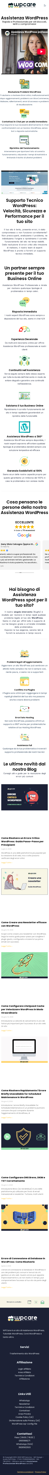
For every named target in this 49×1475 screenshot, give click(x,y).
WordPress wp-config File (24, 1423)
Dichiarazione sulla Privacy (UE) (24, 1420)
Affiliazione (24, 1378)
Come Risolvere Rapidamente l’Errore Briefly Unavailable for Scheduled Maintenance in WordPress (23, 1094)
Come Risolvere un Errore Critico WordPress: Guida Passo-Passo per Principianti (22, 841)
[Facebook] (29, 1302)
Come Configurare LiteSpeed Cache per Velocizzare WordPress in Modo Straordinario (22, 1009)
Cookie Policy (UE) (25, 1417)
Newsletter (24, 1403)
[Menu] (45, 5)
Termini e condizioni (25, 1472)
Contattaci (24, 1410)
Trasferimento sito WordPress (24, 1353)
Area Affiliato (24, 1372)
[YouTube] (36, 1302)
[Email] (42, 1302)
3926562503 (25, 1447)
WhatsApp (24, 1400)
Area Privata (24, 1413)
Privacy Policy (40, 1472)
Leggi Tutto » (6, 863)
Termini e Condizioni (24, 1375)
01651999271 (24, 1440)
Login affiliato (24, 1368)
